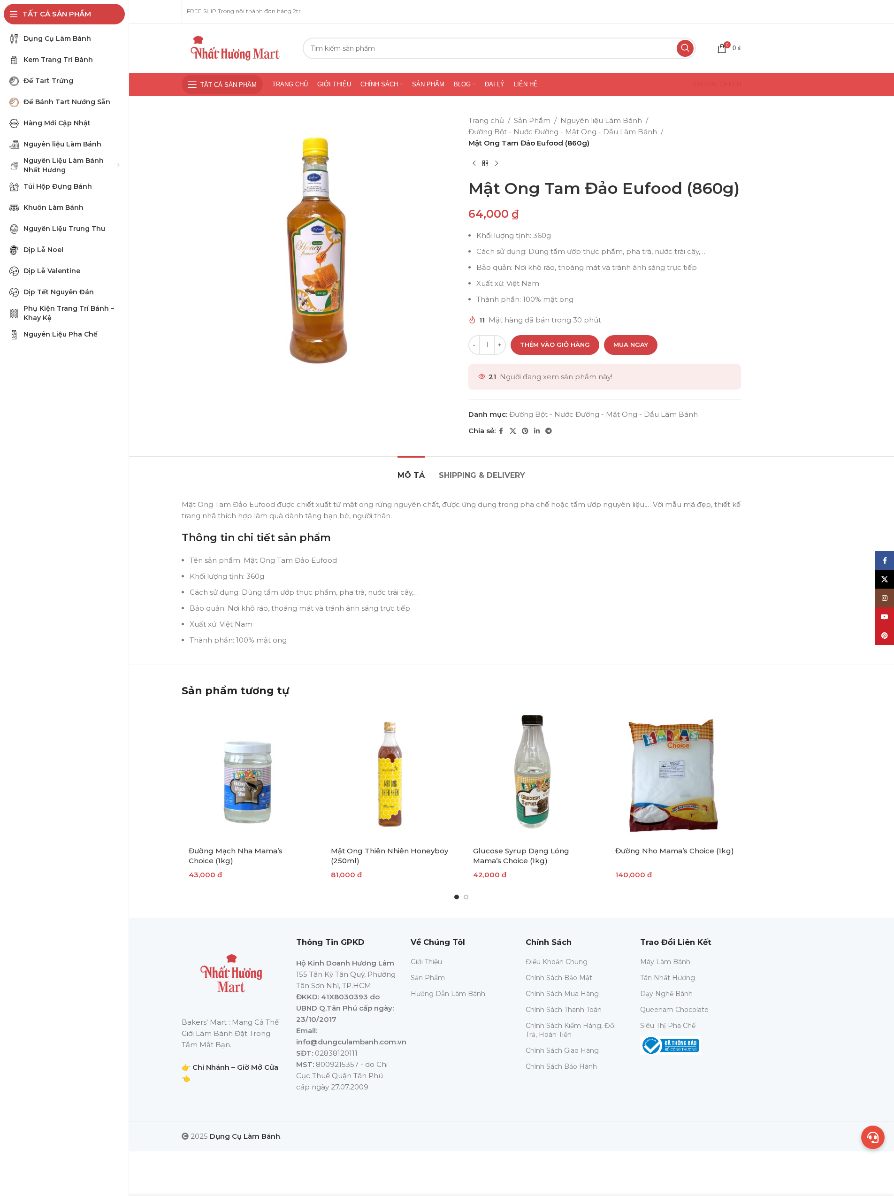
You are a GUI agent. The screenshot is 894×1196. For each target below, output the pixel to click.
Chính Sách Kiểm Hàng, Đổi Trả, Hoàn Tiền (571, 1029)
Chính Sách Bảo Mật (559, 978)
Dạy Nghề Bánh (666, 993)
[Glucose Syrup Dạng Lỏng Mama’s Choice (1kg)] (532, 773)
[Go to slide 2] (466, 897)
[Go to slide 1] (456, 897)
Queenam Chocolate (674, 1009)
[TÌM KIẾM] (685, 48)
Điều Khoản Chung (557, 962)
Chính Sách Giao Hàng (562, 1050)
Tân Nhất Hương (667, 978)
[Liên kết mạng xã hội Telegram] (549, 431)
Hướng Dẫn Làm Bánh (448, 993)
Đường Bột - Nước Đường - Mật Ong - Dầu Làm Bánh (562, 131)
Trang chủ (486, 120)
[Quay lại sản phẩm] (485, 163)
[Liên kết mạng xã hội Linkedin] (537, 431)
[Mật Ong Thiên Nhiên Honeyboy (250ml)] (390, 773)
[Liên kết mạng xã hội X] (513, 431)
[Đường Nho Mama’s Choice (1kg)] (674, 773)
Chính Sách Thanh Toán (564, 1009)
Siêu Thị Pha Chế (667, 1025)
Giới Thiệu (426, 962)
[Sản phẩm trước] (474, 163)
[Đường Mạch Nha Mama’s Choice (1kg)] (248, 773)
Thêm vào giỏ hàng (555, 344)
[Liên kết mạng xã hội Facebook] (501, 431)
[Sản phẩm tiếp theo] (496, 163)
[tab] (411, 470)
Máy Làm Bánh (665, 962)
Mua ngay (630, 344)
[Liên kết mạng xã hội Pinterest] (525, 431)
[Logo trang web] (235, 47)
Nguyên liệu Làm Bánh (601, 120)
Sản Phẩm (532, 120)
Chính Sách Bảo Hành (561, 1066)
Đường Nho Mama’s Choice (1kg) (674, 850)
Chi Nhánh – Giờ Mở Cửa (235, 1067)
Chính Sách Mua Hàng (562, 993)
